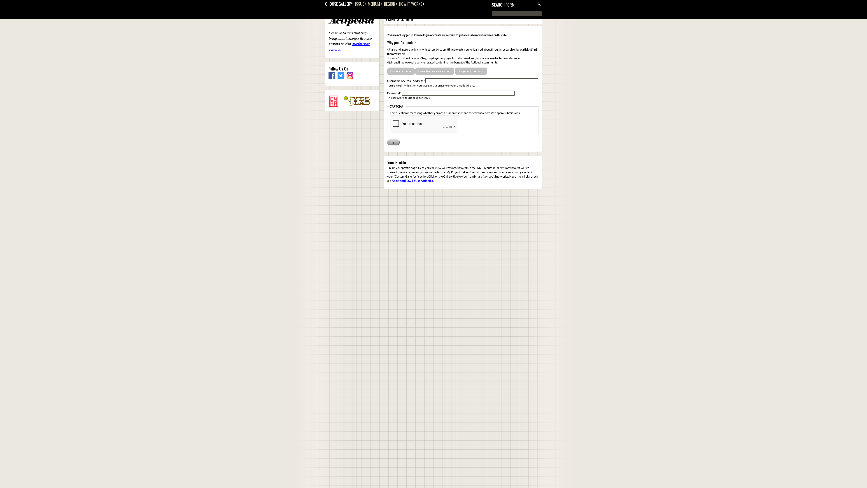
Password (394, 93)
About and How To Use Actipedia (412, 181)
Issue (359, 4)
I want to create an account (434, 71)
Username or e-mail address (406, 81)
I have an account (401, 71)
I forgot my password (471, 71)
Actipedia (351, 21)
